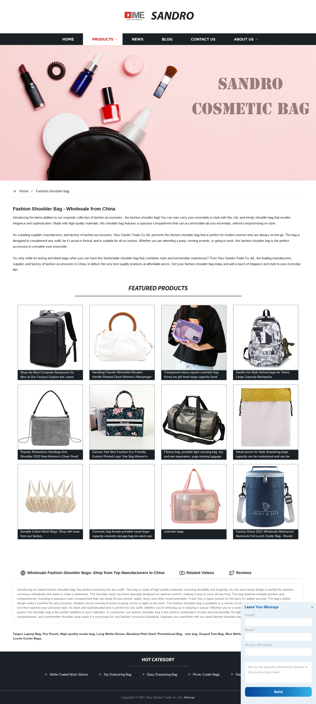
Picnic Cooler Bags (206, 674)
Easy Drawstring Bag (162, 674)
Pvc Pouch (50, 634)
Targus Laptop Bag (27, 634)
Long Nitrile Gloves (111, 634)
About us (244, 39)
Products (102, 39)
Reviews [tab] (244, 573)
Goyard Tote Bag (211, 634)
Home (68, 39)
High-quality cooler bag (77, 634)
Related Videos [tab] (200, 573)
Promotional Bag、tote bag (177, 634)
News (137, 39)
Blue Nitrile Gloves (239, 634)
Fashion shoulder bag (52, 191)
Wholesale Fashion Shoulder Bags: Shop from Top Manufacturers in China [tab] (95, 573)
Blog (167, 39)
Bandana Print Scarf (141, 634)
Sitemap (189, 697)
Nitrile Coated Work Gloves (69, 674)
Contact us (203, 39)
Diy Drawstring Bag (117, 674)
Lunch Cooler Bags (27, 638)
